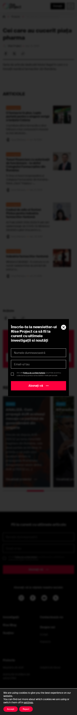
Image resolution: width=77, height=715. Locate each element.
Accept (10, 709)
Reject (26, 709)
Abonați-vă (35, 386)
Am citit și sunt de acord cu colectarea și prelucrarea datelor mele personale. (39, 374)
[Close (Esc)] (63, 327)
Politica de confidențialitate (34, 373)
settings (28, 702)
